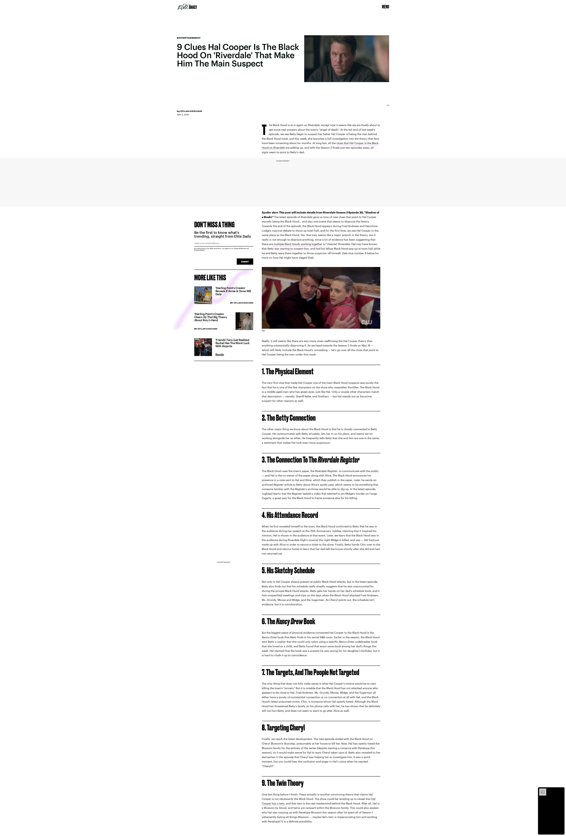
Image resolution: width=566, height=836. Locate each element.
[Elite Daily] (187, 7)
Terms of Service (240, 248)
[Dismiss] (561, 790)
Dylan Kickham (191, 111)
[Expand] (541, 790)
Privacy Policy (199, 250)
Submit (245, 262)
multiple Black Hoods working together (298, 244)
